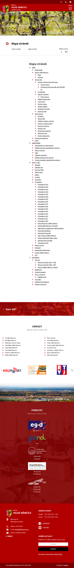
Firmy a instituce (40, 275)
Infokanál (37, 248)
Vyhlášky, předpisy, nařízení (46, 121)
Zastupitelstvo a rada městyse (44, 145)
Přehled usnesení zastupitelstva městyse (47, 148)
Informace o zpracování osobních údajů (50, 554)
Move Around (51, 338)
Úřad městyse (39, 114)
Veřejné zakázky (42, 106)
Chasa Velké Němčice (53, 343)
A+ (66, 52)
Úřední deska (39, 70)
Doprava (40, 77)
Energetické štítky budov (42, 250)
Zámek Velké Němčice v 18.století (48, 226)
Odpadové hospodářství (42, 282)
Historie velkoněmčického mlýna (47, 238)
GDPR (36, 141)
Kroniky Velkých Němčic (42, 253)
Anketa (37, 175)
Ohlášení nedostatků (44, 99)
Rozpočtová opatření (44, 131)
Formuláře (38, 279)
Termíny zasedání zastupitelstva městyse (47, 160)
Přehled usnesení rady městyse (44, 158)
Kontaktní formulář (44, 109)
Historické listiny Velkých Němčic (47, 223)
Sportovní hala (39, 170)
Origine (66, 565)
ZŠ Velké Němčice (10, 338)
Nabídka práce (42, 277)
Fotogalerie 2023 (43, 189)
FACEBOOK (46, 523)
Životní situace (42, 104)
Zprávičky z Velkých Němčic (55, 350)
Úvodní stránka (16, 49)
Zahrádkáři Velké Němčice (13, 345)
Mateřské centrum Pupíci (12, 343)
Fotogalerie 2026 (43, 243)
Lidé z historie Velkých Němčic (47, 236)
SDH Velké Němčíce (53, 340)
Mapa (39, 75)
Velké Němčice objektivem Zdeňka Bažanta (51, 228)
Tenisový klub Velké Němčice (55, 345)
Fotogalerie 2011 (43, 219)
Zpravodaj (38, 180)
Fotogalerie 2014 (43, 211)
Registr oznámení (43, 94)
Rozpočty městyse (43, 126)
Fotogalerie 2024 (43, 187)
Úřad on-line (38, 80)
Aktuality (37, 165)
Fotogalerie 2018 (43, 202)
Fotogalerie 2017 (43, 204)
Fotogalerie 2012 (43, 216)
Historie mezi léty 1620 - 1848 (47, 262)
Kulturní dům (39, 172)
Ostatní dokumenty (44, 136)
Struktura (41, 116)
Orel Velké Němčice (11, 350)
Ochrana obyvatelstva (41, 138)
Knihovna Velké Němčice (12, 353)
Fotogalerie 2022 (43, 192)
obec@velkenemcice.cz (22, 529)
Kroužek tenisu (51, 348)
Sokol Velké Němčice (11, 348)
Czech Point (41, 102)
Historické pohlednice (44, 231)
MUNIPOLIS (38, 270)
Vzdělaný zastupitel (41, 155)
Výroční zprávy (45, 85)
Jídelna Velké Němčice (11, 355)
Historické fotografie (44, 233)
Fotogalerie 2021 (43, 194)
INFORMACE (35, 257)
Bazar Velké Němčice (53, 353)
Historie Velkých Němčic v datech (48, 267)
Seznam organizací (40, 284)
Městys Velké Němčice (41, 72)
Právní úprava (45, 97)
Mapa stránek (32, 49)
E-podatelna (41, 92)
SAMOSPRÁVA (36, 143)
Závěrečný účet (42, 133)
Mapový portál (39, 245)
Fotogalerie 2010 (43, 221)
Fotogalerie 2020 (43, 197)
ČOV (36, 255)
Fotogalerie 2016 (43, 206)
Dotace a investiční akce (45, 124)
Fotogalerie (38, 182)
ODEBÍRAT (53, 549)
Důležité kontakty (40, 272)
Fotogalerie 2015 (43, 209)
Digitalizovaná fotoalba (45, 240)
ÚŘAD (33, 67)
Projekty (37, 177)
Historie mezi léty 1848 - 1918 (47, 265)
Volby (36, 153)
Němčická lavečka (52, 355)
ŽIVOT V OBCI (36, 163)
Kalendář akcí (39, 167)
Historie (37, 260)
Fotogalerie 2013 (43, 214)
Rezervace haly (42, 111)
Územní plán (41, 119)
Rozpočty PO (42, 128)
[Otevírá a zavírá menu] (70, 8)
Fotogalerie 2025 (43, 184)
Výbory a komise (40, 150)
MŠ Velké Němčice (10, 340)
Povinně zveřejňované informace (48, 82)
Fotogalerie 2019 (43, 199)
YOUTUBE (46, 527)
